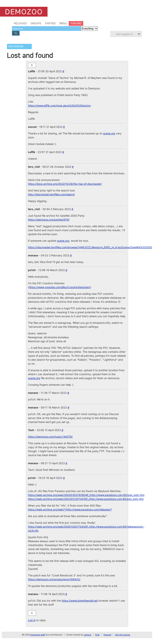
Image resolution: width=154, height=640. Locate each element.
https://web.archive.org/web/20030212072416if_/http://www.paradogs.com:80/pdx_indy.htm (86, 499)
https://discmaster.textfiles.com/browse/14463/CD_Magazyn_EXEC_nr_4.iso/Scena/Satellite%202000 (90, 247)
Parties (50, 23)
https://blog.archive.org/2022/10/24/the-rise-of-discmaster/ (65, 183)
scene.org (109, 133)
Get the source (122, 634)
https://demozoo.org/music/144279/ (50, 436)
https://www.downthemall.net (80, 600)
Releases (20, 23)
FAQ (97, 634)
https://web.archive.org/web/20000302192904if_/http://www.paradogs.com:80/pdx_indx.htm (86, 495)
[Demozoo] (24, 12)
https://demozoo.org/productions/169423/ (54, 579)
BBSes (63, 23)
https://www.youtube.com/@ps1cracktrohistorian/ (59, 287)
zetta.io (87, 634)
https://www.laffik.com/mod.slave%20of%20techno (59, 105)
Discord (107, 634)
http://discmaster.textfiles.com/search (51, 194)
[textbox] (46, 28)
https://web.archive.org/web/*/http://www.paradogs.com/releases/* (70, 509)
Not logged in (124, 34)
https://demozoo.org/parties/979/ (48, 219)
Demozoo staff (37, 634)
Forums (76, 23)
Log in (31, 620)
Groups (36, 23)
